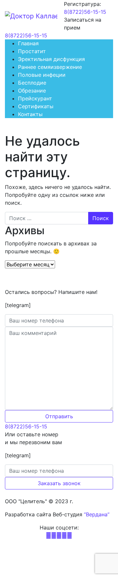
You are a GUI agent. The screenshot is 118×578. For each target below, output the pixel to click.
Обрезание (32, 90)
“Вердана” (96, 514)
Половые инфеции (42, 75)
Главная (28, 43)
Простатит (32, 51)
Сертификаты (35, 106)
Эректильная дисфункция (51, 59)
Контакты (30, 114)
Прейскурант (35, 98)
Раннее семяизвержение (50, 67)
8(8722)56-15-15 (85, 12)
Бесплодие (32, 82)
